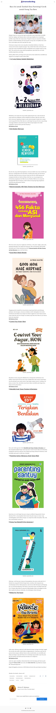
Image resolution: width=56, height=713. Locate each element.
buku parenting (12, 676)
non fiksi (17, 680)
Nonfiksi (22, 680)
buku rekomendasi (19, 676)
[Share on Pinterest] (45, 676)
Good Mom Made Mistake (18, 252)
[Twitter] (25, 708)
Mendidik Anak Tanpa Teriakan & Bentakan (23, 389)
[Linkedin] (30, 708)
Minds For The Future (16, 592)
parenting (25, 676)
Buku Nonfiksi (12, 680)
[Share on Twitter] (40, 676)
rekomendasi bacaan (19, 678)
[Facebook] (27, 708)
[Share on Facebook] (43, 676)
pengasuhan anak (32, 676)
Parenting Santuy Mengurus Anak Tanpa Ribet (24, 456)
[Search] (54, 1)
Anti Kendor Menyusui (17, 129)
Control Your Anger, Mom (18, 321)
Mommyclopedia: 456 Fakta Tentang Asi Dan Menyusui (27, 187)
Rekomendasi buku (28, 678)
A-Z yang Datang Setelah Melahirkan (22, 59)
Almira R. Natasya (23, 687)
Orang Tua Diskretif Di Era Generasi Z (21, 522)
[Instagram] (29, 708)
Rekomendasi (12, 678)
